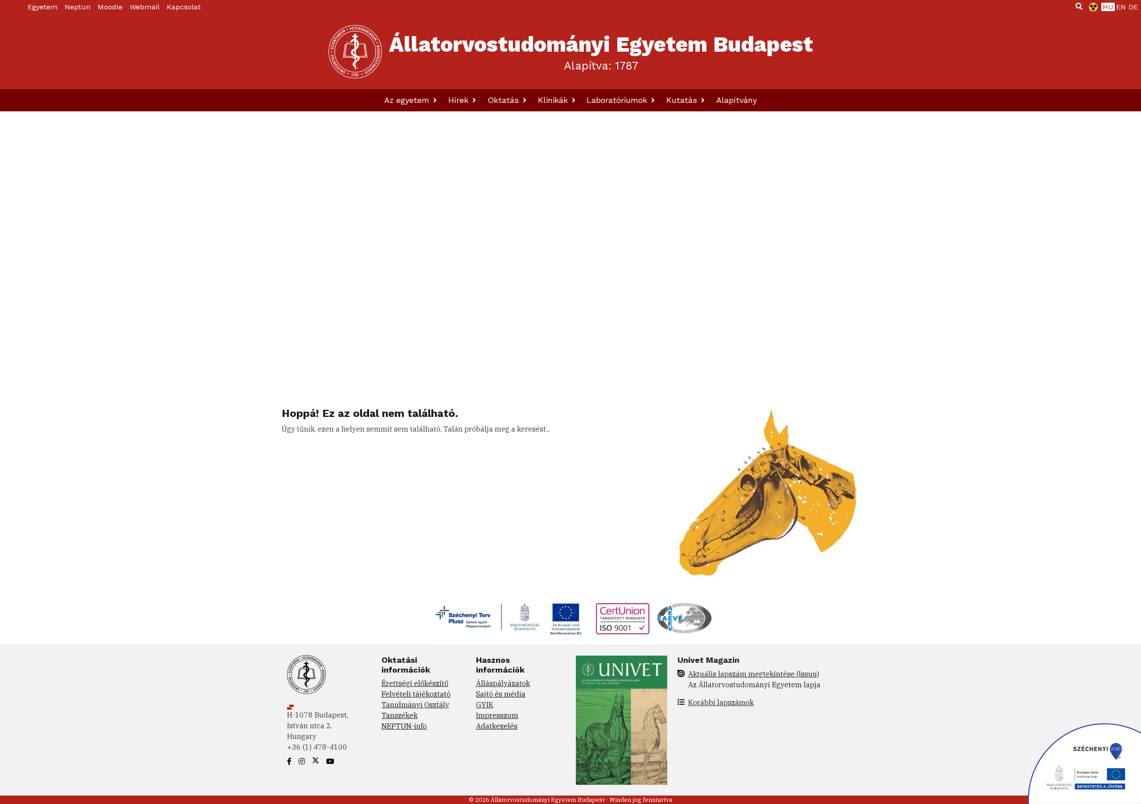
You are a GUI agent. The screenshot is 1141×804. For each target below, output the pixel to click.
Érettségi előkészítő (415, 683)
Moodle (110, 7)
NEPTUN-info (404, 726)
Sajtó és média (500, 694)
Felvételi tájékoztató (416, 694)
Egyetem (42, 7)
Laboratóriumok (618, 100)
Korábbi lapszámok (721, 702)
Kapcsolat (184, 7)
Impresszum (497, 715)
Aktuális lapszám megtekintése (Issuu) (753, 673)
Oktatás (504, 100)
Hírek (459, 100)
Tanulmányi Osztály (415, 704)
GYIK (484, 704)
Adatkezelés (496, 726)
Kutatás (683, 100)
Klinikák (554, 100)
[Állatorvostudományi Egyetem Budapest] (355, 51)
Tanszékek (400, 715)
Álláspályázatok (503, 683)
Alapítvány (736, 100)
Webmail (145, 7)
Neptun (77, 7)
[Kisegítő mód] (1091, 7)
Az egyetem (408, 100)
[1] (1079, 6)
